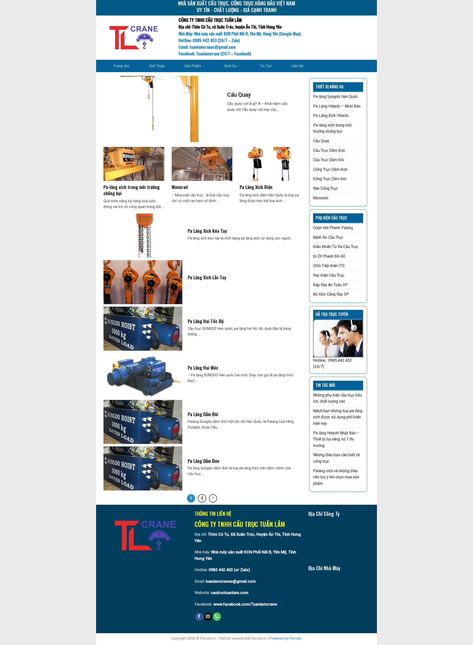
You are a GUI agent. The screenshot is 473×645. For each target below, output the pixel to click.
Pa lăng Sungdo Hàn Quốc (335, 96)
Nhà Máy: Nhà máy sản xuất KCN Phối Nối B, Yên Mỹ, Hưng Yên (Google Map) (240, 34)
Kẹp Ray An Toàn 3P (330, 285)
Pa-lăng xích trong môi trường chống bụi (332, 128)
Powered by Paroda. (286, 638)
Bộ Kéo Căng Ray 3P (331, 294)
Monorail (320, 198)
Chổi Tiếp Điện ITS (329, 265)
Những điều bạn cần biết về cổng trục (336, 458)
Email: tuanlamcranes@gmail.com (207, 47)
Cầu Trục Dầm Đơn (329, 150)
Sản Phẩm (193, 66)
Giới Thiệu (157, 66)
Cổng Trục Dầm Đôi (329, 178)
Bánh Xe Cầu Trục (328, 237)
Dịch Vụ (230, 66)
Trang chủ (121, 66)
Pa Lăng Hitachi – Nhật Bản (336, 106)
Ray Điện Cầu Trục (328, 275)
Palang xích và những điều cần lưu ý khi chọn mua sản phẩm (336, 477)
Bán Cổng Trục (325, 188)
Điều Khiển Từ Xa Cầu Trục (335, 246)
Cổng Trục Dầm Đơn (330, 169)
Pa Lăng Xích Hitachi (331, 115)
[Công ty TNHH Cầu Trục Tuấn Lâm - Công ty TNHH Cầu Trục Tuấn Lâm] (133, 37)
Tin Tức (266, 66)
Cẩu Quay (321, 141)
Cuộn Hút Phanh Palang (333, 227)
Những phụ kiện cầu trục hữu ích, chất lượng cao (337, 398)
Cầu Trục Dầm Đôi (328, 159)
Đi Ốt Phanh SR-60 (329, 256)
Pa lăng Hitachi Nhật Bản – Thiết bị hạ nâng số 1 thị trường (336, 439)
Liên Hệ (297, 66)
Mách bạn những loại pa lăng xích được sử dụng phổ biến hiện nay (337, 417)
